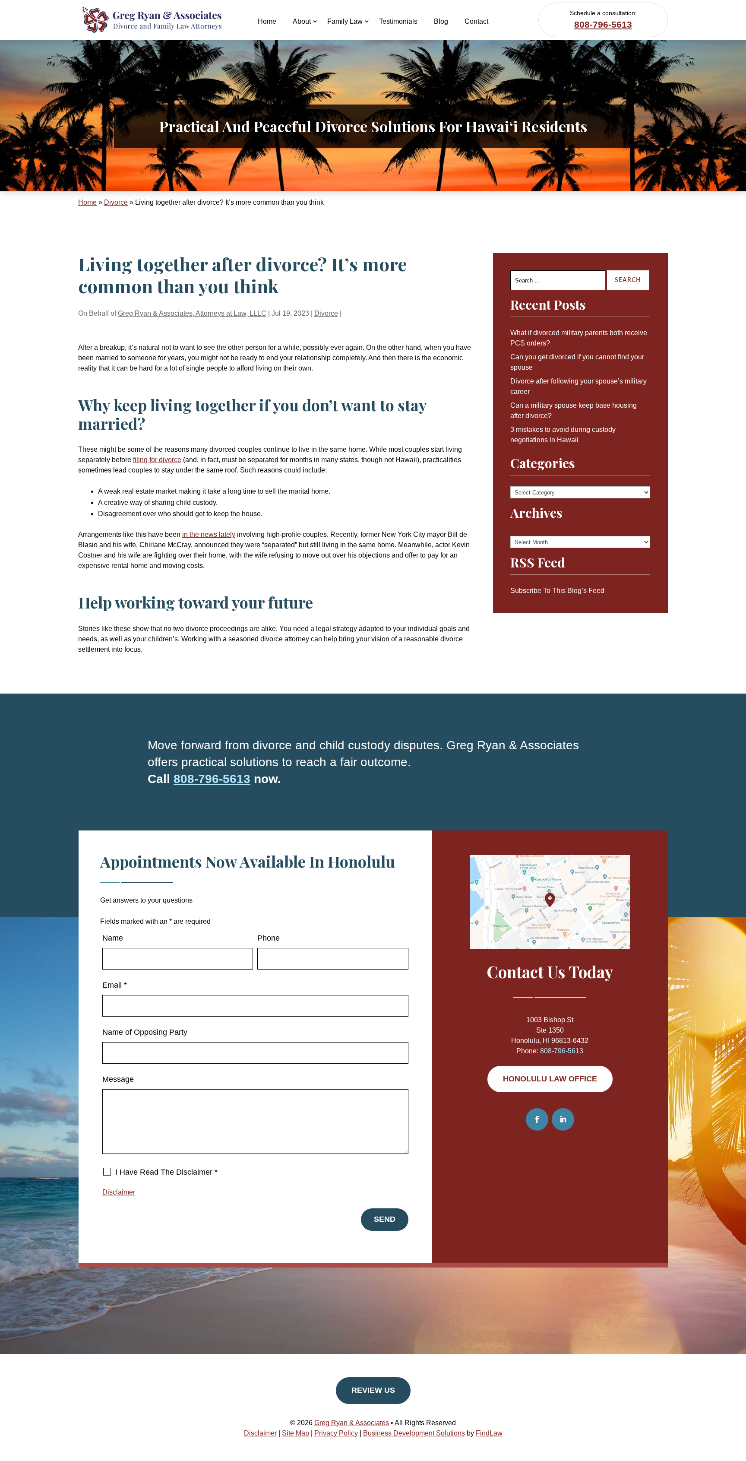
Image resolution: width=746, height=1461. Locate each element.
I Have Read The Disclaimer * (166, 1172)
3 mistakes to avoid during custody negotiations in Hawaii (563, 435)
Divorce (326, 313)
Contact (476, 21)
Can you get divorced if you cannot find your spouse (577, 362)
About (302, 21)
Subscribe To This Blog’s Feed (557, 590)
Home (267, 21)
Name (112, 938)
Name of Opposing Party (144, 1032)
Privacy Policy (336, 1433)
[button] (737, 1398)
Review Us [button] (373, 1390)
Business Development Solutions (414, 1433)
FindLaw (489, 1433)
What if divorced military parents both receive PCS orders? (578, 338)
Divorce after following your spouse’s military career (578, 386)
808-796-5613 (603, 24)
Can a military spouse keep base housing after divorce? (573, 410)
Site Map (295, 1433)
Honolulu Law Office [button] (550, 1078)
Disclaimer (118, 1192)
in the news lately (208, 534)
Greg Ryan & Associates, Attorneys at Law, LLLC (192, 313)
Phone (268, 938)
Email (114, 985)
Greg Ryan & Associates (351, 1422)
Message (118, 1079)
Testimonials (398, 21)
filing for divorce (157, 459)
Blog (441, 21)
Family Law (345, 21)
